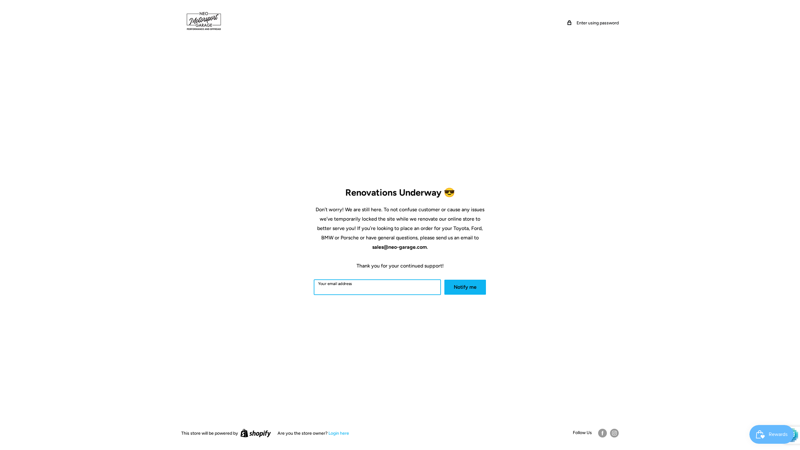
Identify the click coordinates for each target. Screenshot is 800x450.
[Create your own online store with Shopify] (255, 433)
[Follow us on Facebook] (602, 433)
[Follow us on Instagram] (614, 433)
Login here (338, 433)
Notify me (465, 287)
